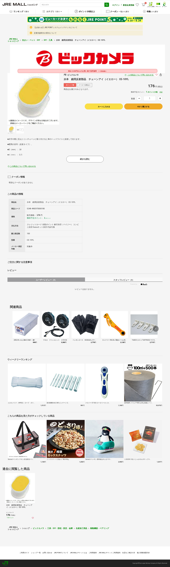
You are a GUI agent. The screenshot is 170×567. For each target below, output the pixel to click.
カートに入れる (104, 107)
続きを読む (85, 159)
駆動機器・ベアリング (99, 528)
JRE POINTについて (61, 553)
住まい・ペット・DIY (31, 40)
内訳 (161, 92)
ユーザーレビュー (46, 280)
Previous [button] (19, 99)
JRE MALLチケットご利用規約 (109, 553)
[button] (156, 329)
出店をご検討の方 (128, 553)
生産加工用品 (81, 528)
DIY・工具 (48, 40)
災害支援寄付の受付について (45, 33)
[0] (143, 4)
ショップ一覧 (36, 553)
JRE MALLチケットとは (78, 553)
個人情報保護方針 (143, 553)
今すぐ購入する (143, 107)
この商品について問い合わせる (140, 75)
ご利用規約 (93, 553)
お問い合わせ (47, 553)
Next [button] (48, 99)
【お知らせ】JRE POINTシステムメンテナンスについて (55, 27)
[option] (33, 99)
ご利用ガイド (24, 553)
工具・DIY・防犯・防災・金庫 (60, 528)
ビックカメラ (38, 528)
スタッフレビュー (123, 280)
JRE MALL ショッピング (13, 40)
